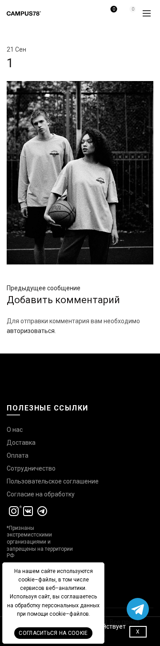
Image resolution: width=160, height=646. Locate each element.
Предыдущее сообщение (43, 288)
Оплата (17, 455)
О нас (15, 429)
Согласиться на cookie (53, 633)
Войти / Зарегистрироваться (92, 16)
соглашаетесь (79, 596)
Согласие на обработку (41, 494)
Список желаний (113, 9)
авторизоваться (31, 330)
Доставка (21, 442)
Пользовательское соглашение (53, 481)
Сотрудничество (31, 468)
